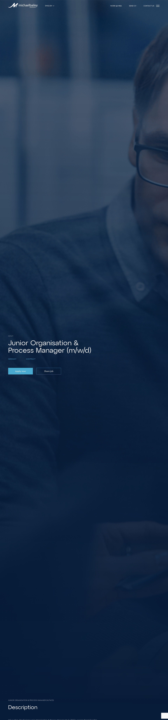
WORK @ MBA (116, 6)
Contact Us (149, 6)
